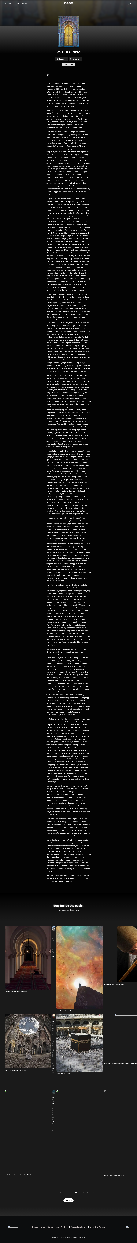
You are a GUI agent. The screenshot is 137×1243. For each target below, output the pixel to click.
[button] (130, 3)
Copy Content (68, 64)
